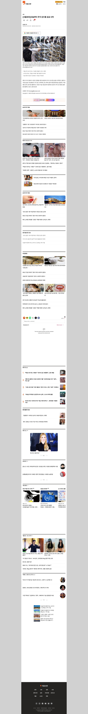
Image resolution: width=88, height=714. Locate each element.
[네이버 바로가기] (48, 703)
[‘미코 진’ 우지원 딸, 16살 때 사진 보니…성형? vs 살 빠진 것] (62, 580)
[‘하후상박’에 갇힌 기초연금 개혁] (62, 466)
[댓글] (34, 20)
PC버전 (53, 708)
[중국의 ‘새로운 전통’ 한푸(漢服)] (62, 474)
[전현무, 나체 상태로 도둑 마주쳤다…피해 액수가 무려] (62, 587)
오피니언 (24, 461)
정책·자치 (35, 693)
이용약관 (38, 708)
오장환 (24, 24)
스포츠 (41, 696)
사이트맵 (49, 708)
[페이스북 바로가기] (36, 703)
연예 (47, 696)
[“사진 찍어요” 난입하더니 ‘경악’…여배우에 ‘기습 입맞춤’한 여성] (62, 595)
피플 (35, 696)
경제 (47, 689)
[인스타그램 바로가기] (45, 703)
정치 (35, 689)
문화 (41, 693)
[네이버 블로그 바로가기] (51, 703)
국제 (53, 689)
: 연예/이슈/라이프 (28, 574)
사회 (23, 14)
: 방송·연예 (27, 535)
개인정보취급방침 (44, 708)
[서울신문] (27, 3)
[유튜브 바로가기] (42, 703)
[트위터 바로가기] (39, 703)
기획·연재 (25, 485)
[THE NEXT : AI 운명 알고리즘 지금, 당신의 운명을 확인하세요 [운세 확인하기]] (44, 100)
